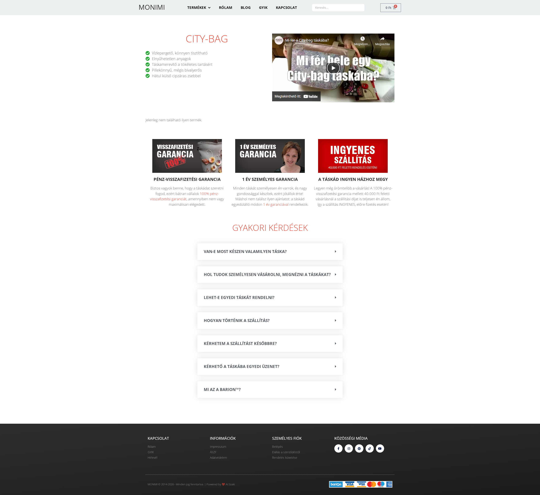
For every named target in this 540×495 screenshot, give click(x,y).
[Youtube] (380, 448)
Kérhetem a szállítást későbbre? (240, 343)
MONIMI (152, 7)
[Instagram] (349, 448)
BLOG (246, 7)
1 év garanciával (276, 204)
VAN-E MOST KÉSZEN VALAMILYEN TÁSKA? (245, 251)
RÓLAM (225, 7)
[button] (333, 68)
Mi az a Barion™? (222, 389)
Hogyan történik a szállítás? (237, 320)
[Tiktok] (370, 448)
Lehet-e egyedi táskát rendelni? (239, 297)
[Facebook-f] (338, 448)
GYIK (263, 7)
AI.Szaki (230, 484)
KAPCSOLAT (286, 7)
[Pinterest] (359, 448)
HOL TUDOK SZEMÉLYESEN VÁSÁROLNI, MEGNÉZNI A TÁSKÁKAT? (267, 274)
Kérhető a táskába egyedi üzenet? (241, 366)
